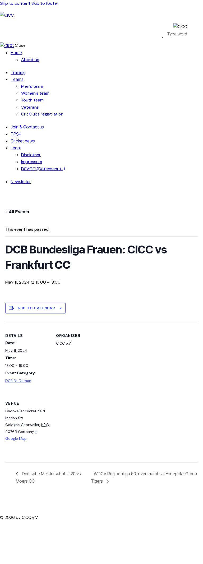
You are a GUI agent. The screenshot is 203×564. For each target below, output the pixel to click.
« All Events (17, 212)
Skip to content (15, 3)
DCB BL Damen (18, 380)
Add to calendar (36, 308)
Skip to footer (44, 3)
